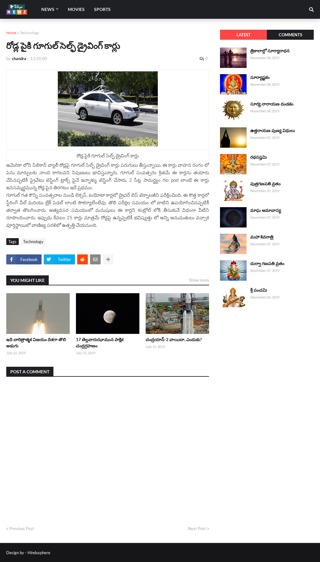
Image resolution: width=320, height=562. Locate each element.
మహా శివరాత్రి (261, 236)
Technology (29, 32)
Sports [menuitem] (102, 9)
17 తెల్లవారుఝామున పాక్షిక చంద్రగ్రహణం (99, 342)
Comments (290, 34)
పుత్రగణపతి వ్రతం (265, 183)
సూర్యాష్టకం (260, 77)
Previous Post (21, 528)
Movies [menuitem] (76, 9)
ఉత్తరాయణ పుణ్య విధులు (272, 130)
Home (11, 32)
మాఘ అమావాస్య (265, 210)
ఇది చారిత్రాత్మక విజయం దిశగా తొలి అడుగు (36, 342)
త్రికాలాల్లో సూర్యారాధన (270, 50)
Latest (244, 34)
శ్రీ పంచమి (258, 290)
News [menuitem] (47, 9)
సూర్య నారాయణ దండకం (271, 103)
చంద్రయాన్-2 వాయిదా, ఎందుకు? (174, 339)
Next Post (197, 528)
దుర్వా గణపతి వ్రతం (267, 263)
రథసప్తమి (258, 157)
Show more (199, 280)
